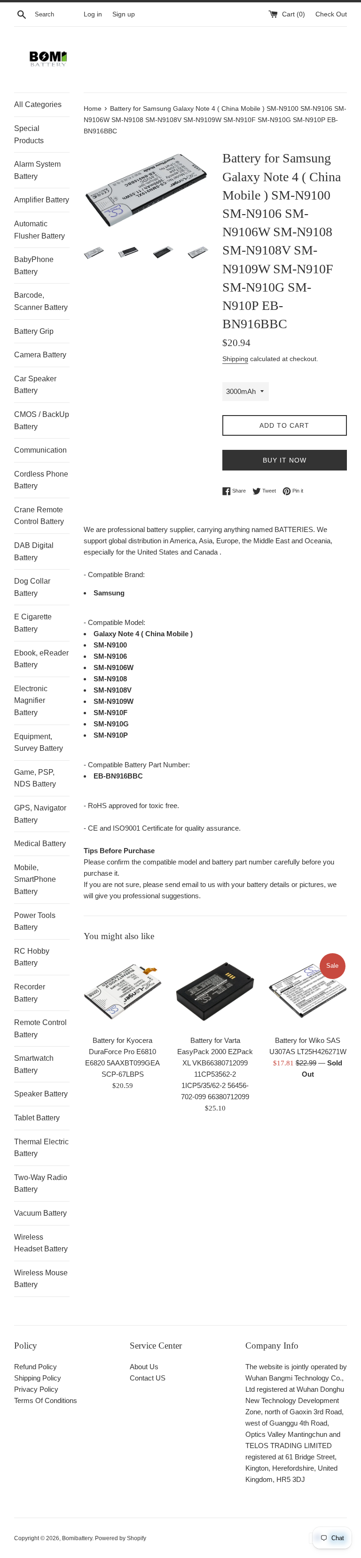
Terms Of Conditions (45, 1400)
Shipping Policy (37, 1378)
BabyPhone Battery (34, 265)
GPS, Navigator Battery (40, 814)
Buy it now (284, 460)
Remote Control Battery (40, 1028)
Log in (93, 14)
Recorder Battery (29, 993)
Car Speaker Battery (35, 385)
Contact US (147, 1378)
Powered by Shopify (120, 1538)
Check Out (331, 14)
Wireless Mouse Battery (41, 1279)
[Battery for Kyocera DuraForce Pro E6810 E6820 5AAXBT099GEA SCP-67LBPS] (123, 991)
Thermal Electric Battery (41, 1148)
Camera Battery (40, 355)
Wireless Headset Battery (41, 1243)
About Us (144, 1367)
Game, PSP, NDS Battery (35, 778)
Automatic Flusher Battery (39, 230)
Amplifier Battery (41, 200)
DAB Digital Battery (34, 551)
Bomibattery (77, 1538)
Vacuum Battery (40, 1213)
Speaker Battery (41, 1094)
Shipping (235, 359)
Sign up (123, 14)
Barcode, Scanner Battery (41, 301)
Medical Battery (40, 844)
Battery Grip (34, 331)
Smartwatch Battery (34, 1064)
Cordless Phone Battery (41, 480)
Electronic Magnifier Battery (30, 701)
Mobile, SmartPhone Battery (35, 879)
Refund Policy (35, 1367)
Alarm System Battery (37, 170)
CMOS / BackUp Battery (41, 420)
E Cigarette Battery (33, 623)
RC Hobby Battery (31, 957)
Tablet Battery (37, 1118)
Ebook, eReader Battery (41, 659)
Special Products (29, 134)
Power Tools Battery (34, 921)
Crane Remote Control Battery (39, 516)
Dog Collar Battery (32, 587)
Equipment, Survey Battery (38, 743)
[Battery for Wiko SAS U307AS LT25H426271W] (307, 991)
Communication (40, 450)
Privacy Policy (36, 1389)
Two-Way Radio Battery (40, 1183)
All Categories (38, 104)
